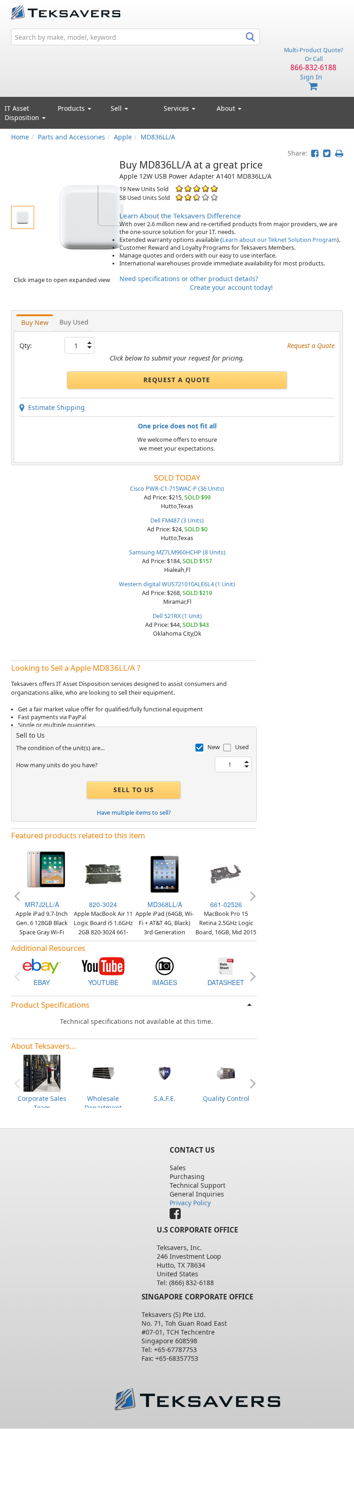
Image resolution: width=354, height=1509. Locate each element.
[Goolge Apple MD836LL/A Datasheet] (226, 965)
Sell (117, 108)
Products (72, 108)
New (213, 747)
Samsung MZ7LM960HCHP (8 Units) (177, 552)
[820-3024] (103, 873)
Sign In (311, 76)
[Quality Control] (225, 1072)
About (226, 108)
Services (177, 108)
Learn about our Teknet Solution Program (279, 240)
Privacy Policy (190, 1202)
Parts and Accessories (71, 136)
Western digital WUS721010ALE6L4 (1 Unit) (177, 584)
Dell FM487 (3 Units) (177, 520)
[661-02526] (226, 873)
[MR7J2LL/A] (42, 873)
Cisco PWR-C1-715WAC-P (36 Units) (177, 489)
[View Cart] (313, 86)
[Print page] (339, 153)
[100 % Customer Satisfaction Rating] (179, 188)
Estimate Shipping (54, 407)
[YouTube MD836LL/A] (103, 965)
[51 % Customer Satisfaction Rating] (179, 197)
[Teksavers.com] (197, 1399)
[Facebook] (177, 1215)
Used (242, 747)
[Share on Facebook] (315, 153)
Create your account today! (231, 287)
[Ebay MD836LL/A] (42, 965)
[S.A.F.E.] (164, 1072)
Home (20, 136)
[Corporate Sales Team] (42, 1072)
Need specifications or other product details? (188, 278)
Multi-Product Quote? (313, 50)
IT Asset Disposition (23, 113)
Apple (123, 136)
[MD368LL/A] (165, 873)
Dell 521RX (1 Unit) (177, 616)
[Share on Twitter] (326, 153)
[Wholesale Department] (103, 1072)
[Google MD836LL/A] (164, 965)
